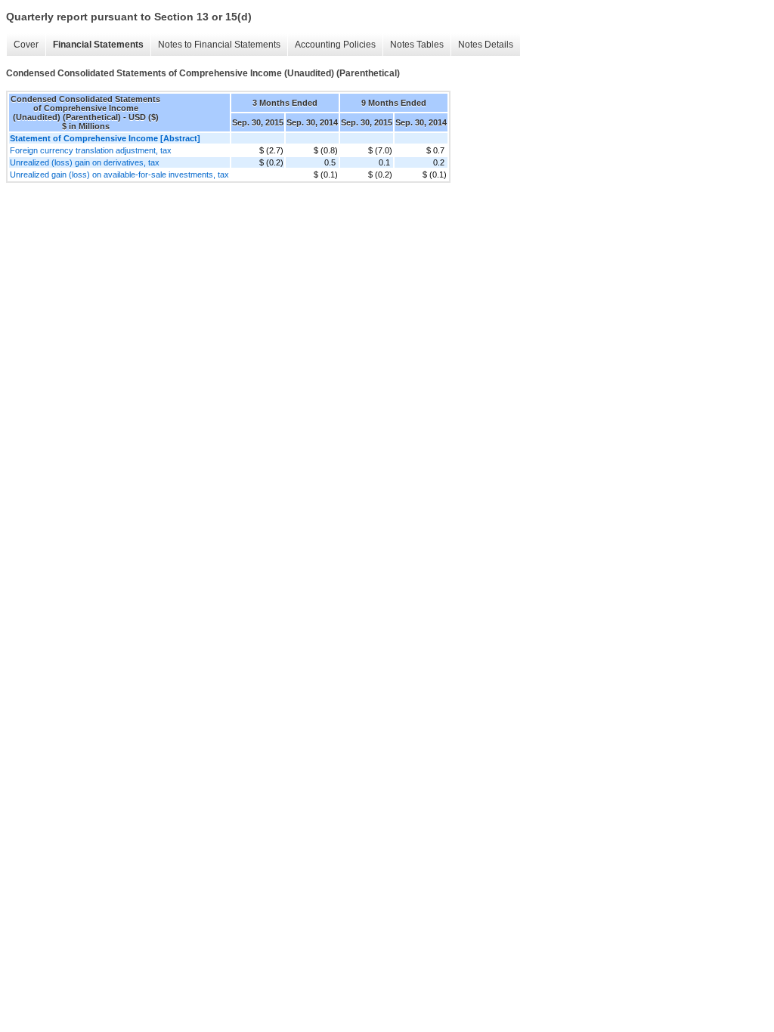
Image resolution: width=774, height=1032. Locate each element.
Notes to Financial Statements (219, 44)
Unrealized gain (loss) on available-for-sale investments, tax (119, 174)
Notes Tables (417, 44)
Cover (26, 44)
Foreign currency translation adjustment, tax (91, 150)
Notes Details (485, 44)
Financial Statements (98, 44)
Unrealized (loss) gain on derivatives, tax (84, 162)
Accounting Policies (335, 44)
